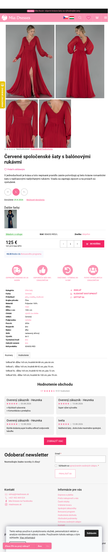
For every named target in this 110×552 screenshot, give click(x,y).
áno (26, 340)
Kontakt (61, 525)
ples (27, 297)
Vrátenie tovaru (65, 505)
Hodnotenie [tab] (23, 355)
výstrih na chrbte (31, 313)
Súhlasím (91, 533)
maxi (27, 307)
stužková (39, 297)
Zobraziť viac (55, 441)
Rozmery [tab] (9, 355)
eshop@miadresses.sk (19, 494)
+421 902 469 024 (17, 498)
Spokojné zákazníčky (67, 508)
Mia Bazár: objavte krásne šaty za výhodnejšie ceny (54, 11)
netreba (28, 320)
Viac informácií (27, 537)
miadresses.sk (15, 504)
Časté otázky (63, 501)
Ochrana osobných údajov (69, 522)
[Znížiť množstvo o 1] (63, 243)
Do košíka (95, 244)
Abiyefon (86, 234)
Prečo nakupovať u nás (68, 498)
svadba (32, 297)
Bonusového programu (31, 254)
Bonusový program (66, 512)
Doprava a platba (65, 495)
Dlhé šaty (29, 290)
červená (28, 294)
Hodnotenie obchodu (55, 384)
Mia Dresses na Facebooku (21, 501)
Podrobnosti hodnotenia (42, 149)
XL (24, 192)
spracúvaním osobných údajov (83, 466)
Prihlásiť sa (65, 473)
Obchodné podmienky (67, 518)
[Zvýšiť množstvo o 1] (77, 243)
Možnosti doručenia (35, 200)
